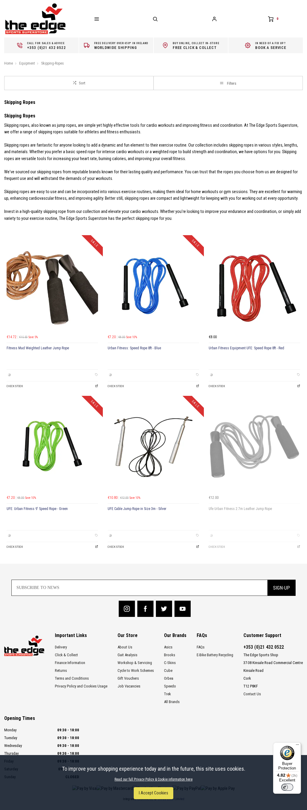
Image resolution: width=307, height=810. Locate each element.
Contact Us (252, 694)
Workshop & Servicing (135, 662)
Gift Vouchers (128, 678)
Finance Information (70, 662)
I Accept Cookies (153, 793)
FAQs (200, 647)
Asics (168, 647)
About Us (125, 647)
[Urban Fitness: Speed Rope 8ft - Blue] (153, 286)
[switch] (287, 787)
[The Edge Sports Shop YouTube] (182, 609)
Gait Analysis (127, 655)
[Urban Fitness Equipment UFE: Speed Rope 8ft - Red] (254, 286)
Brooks (169, 655)
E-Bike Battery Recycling (215, 655)
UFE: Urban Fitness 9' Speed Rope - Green (37, 509)
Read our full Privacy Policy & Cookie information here (153, 779)
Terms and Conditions (72, 678)
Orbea (168, 678)
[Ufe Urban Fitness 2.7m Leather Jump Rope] (254, 446)
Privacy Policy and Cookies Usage (81, 686)
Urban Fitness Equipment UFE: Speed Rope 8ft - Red (246, 348)
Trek (167, 694)
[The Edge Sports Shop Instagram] (127, 609)
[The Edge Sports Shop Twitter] (164, 609)
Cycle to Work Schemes (136, 670)
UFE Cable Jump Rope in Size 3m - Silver (137, 509)
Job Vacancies (129, 686)
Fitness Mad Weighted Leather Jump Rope (38, 348)
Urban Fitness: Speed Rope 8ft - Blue (134, 348)
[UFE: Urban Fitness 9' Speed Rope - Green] (52, 446)
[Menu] (297, 746)
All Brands (172, 701)
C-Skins (170, 662)
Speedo (170, 686)
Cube (168, 670)
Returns (61, 670)
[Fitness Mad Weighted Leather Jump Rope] (52, 286)
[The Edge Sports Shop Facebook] (145, 609)
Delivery (61, 647)
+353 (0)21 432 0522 (263, 647)
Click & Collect (66, 655)
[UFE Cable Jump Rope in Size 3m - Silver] (153, 446)
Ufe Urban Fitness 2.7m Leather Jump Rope (240, 509)
